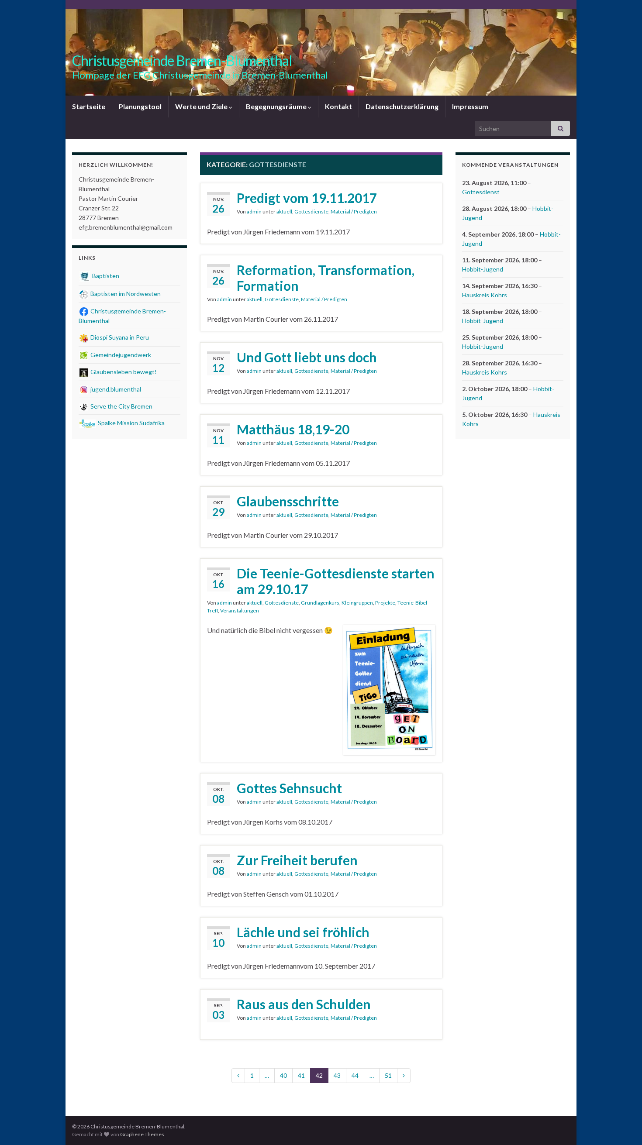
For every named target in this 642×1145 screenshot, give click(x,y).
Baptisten (105, 275)
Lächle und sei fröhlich (303, 932)
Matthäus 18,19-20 (293, 429)
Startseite (88, 106)
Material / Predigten (354, 211)
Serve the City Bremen (120, 406)
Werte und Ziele (202, 106)
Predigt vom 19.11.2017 (307, 198)
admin (254, 211)
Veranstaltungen (239, 610)
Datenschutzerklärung (402, 106)
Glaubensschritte (288, 501)
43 (337, 1075)
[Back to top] (622, 1125)
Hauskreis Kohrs (484, 295)
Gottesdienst (481, 192)
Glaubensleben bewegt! (123, 371)
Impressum (470, 106)
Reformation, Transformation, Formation (325, 277)
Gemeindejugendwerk (120, 354)
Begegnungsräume (277, 106)
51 (388, 1075)
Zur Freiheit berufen (297, 860)
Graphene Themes (142, 1134)
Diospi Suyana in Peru (119, 337)
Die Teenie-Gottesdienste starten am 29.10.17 (336, 581)
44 (355, 1075)
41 (301, 1075)
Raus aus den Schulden (304, 1004)
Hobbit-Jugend (482, 269)
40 (283, 1075)
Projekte (385, 602)
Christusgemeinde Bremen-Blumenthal (182, 60)
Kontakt (338, 106)
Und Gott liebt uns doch (307, 357)
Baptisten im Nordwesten (125, 293)
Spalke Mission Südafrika (131, 422)
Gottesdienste (311, 211)
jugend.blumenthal (115, 389)
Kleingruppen (357, 602)
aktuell (284, 211)
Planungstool (140, 106)
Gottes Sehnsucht (289, 788)
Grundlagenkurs (320, 602)
